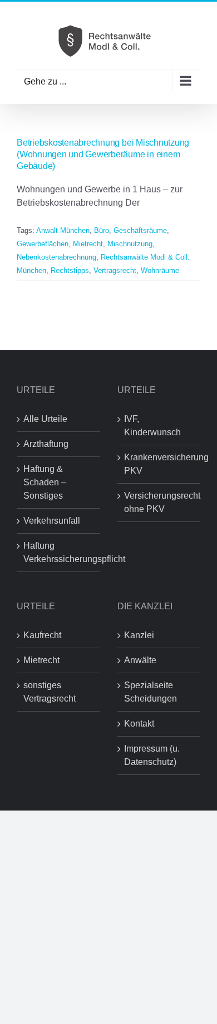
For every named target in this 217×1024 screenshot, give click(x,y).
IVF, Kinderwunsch (152, 425)
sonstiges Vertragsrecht (49, 691)
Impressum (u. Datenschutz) (152, 755)
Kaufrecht (42, 635)
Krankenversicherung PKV (159, 464)
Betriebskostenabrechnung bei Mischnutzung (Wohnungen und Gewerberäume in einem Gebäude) (103, 154)
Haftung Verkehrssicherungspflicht (58, 552)
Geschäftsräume (140, 230)
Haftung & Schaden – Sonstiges (44, 482)
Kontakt (139, 723)
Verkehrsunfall (51, 520)
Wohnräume (160, 270)
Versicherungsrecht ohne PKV (159, 502)
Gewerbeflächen (42, 244)
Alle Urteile (45, 419)
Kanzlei (139, 635)
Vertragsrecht (114, 270)
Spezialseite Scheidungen (150, 691)
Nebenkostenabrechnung (56, 257)
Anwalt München (63, 230)
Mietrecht (88, 244)
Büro (101, 230)
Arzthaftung (45, 444)
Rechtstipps (70, 270)
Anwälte (140, 660)
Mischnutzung (129, 244)
